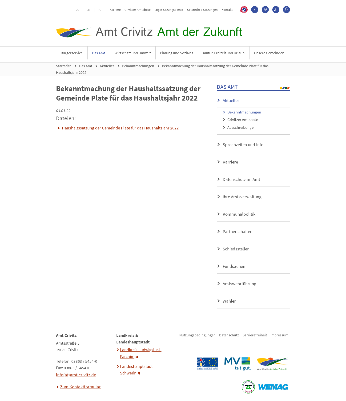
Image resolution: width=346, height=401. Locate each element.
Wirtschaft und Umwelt (133, 53)
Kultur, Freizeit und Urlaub (224, 53)
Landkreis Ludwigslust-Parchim (140, 353)
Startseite (63, 65)
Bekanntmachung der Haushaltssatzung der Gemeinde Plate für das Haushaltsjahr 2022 (162, 69)
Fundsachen (234, 266)
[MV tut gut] (237, 363)
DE (77, 10)
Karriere (115, 10)
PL (99, 10)
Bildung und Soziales (176, 53)
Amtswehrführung (239, 283)
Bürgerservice (72, 53)
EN (88, 10)
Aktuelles (107, 65)
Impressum (279, 335)
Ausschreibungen (241, 127)
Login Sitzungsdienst (168, 10)
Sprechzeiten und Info (243, 144)
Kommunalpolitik (239, 214)
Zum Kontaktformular (80, 386)
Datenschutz (229, 335)
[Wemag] (273, 386)
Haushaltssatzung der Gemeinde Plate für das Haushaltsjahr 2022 (120, 128)
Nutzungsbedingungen (197, 335)
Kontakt (227, 10)
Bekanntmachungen (138, 65)
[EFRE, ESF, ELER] (207, 363)
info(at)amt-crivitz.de (76, 375)
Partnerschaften (237, 231)
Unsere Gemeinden (269, 53)
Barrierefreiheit (254, 335)
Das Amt (98, 53)
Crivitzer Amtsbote (138, 10)
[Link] (272, 363)
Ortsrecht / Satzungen (202, 10)
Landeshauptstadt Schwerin (136, 370)
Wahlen (230, 301)
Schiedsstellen (236, 249)
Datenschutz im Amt (241, 179)
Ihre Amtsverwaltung (242, 196)
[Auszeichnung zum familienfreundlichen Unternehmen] (248, 386)
